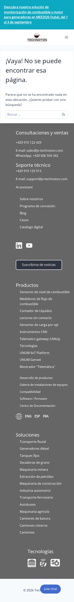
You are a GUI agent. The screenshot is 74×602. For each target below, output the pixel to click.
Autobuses (28, 504)
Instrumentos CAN (33, 332)
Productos (27, 285)
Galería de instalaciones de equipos (44, 385)
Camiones (27, 532)
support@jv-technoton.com (46, 179)
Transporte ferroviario (36, 497)
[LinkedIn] (19, 246)
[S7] (43, 563)
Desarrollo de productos (36, 378)
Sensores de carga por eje (39, 325)
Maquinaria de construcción (41, 483)
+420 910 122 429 (28, 142)
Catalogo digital (31, 227)
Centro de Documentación (37, 406)
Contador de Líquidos (36, 311)
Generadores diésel (34, 448)
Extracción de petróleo (36, 476)
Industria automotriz (35, 490)
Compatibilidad (30, 392)
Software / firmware (33, 398)
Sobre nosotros (31, 199)
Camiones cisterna (33, 525)
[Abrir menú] (66, 37)
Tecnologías (28, 346)
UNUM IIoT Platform (35, 353)
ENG (28, 416)
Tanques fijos (29, 455)
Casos (24, 220)
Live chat (50, 589)
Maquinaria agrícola (34, 511)
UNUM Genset (30, 360)
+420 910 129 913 (28, 171)
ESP (37, 416)
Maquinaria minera (34, 469)
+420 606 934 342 (45, 155)
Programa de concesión (37, 206)
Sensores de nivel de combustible (45, 292)
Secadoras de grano (35, 462)
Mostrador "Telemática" (37, 367)
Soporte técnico (33, 165)
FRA (46, 416)
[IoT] (32, 563)
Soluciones (27, 434)
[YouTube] (29, 246)
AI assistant (24, 187)
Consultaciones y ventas (42, 132)
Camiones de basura (35, 518)
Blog (23, 213)
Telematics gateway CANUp (40, 339)
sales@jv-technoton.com (44, 150)
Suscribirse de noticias (39, 265)
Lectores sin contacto (36, 318)
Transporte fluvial (33, 442)
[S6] (55, 562)
